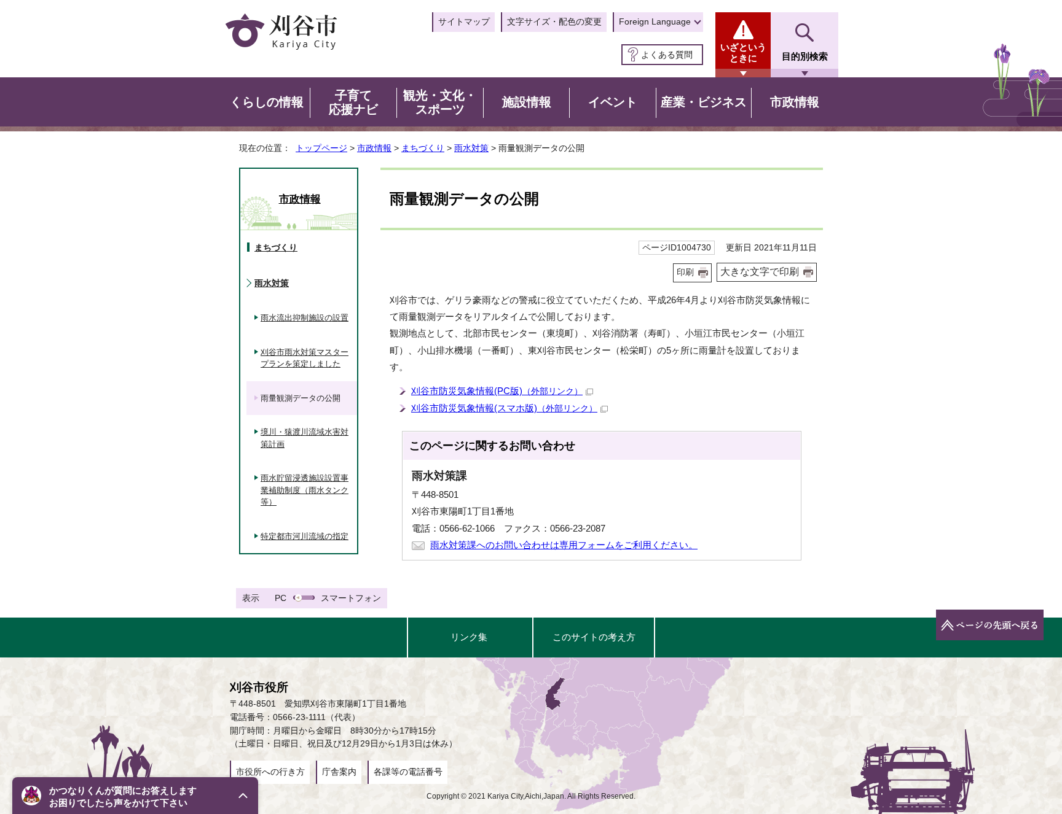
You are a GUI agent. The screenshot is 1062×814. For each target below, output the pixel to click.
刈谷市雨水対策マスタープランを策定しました (304, 358)
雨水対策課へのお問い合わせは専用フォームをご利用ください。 (564, 545)
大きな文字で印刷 (759, 271)
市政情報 (374, 148)
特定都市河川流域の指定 (304, 536)
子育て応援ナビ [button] (353, 102)
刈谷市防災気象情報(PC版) (497, 391)
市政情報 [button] (794, 102)
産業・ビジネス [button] (704, 102)
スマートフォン (351, 598)
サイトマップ (464, 21)
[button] (135, 795)
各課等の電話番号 (408, 772)
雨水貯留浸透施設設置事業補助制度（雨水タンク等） (304, 489)
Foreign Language (655, 21)
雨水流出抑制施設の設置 (304, 317)
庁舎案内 (339, 772)
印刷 (685, 272)
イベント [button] (612, 102)
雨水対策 (471, 148)
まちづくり (422, 148)
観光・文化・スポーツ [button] (440, 102)
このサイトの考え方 (594, 637)
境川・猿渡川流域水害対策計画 (304, 438)
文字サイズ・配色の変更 (554, 21)
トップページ (321, 148)
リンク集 (468, 637)
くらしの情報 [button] (267, 102)
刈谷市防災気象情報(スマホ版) (504, 408)
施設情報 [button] (526, 102)
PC (280, 598)
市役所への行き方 (270, 772)
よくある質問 (667, 55)
